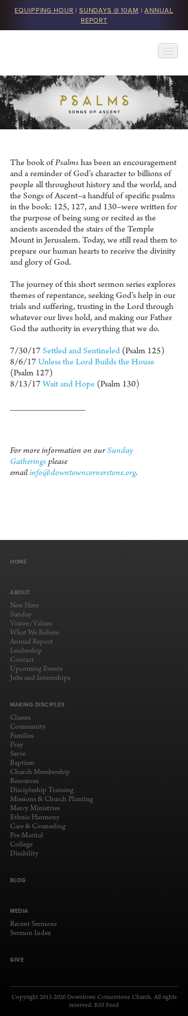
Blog (18, 880)
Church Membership (40, 772)
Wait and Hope (69, 384)
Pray (16, 745)
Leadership (26, 651)
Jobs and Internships (40, 678)
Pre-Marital (26, 835)
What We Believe (34, 633)
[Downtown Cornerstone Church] (60, 52)
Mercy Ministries (35, 808)
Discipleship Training (42, 790)
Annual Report (31, 642)
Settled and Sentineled (81, 351)
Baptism (22, 763)
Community (28, 727)
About (20, 592)
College (21, 844)
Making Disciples (37, 704)
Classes (20, 718)
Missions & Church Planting (51, 799)
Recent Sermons (33, 924)
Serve (18, 754)
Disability (24, 853)
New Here (24, 605)
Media (19, 911)
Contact (22, 660)
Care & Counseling (38, 826)
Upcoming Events (36, 669)
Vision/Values (31, 624)
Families (22, 736)
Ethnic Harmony (35, 817)
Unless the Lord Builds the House (96, 362)
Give (17, 960)
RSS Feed (106, 1005)
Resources (24, 781)
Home (18, 562)
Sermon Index (30, 933)
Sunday (21, 614)
